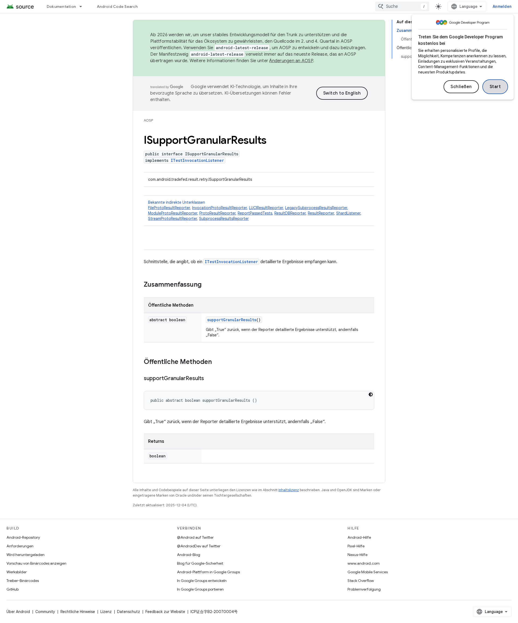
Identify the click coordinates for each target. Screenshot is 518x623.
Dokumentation (61, 6)
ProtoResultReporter (217, 213)
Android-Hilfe (359, 537)
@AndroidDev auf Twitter (198, 546)
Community (45, 611)
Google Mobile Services (367, 572)
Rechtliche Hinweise (77, 611)
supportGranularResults (231, 319)
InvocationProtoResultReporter (219, 207)
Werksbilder (16, 572)
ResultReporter (321, 213)
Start (495, 86)
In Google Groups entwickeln (202, 580)
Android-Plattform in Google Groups (208, 572)
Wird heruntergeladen (25, 554)
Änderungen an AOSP (291, 60)
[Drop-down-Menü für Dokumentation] (83, 6)
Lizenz (106, 611)
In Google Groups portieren (200, 589)
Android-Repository (23, 537)
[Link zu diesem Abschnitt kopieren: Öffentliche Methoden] (217, 362)
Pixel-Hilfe (355, 546)
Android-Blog (188, 554)
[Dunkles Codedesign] (370, 394)
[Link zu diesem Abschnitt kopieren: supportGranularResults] (209, 379)
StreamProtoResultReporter (172, 218)
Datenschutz (128, 611)
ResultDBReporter (290, 213)
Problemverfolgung (364, 589)
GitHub (12, 589)
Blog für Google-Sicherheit (200, 563)
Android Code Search (117, 6)
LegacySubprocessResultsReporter (316, 207)
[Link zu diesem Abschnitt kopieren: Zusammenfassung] (207, 285)
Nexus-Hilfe (357, 554)
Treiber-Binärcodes (22, 580)
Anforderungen (19, 546)
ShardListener (348, 213)
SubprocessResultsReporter (224, 218)
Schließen (461, 86)
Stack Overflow (360, 580)
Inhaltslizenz (288, 490)
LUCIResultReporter (266, 207)
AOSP (148, 120)
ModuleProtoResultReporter (172, 213)
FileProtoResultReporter (169, 207)
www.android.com (363, 563)
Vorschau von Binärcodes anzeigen (36, 563)
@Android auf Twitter (195, 537)
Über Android (18, 611)
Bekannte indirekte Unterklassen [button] (255, 210)
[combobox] (402, 6)
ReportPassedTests (255, 213)
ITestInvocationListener (197, 160)
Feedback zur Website (165, 611)
